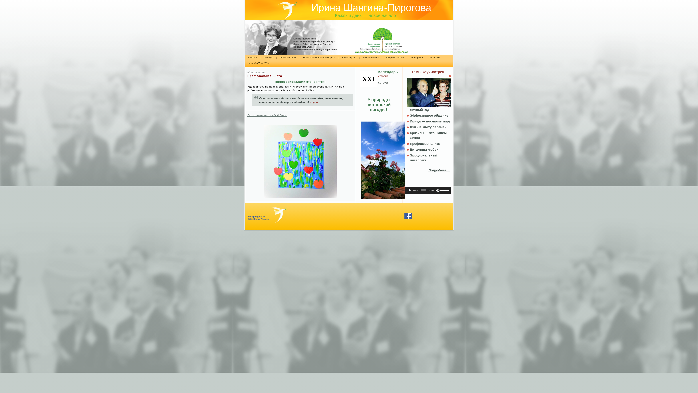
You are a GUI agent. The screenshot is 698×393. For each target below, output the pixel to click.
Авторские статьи (395, 57)
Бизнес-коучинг (371, 57)
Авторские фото (288, 57)
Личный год (419, 110)
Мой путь (268, 57)
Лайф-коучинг (349, 57)
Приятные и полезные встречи (319, 57)
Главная (252, 57)
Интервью (435, 57)
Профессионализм (425, 144)
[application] (428, 190)
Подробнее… (439, 170)
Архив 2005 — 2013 (258, 63)
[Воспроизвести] (410, 190)
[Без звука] (437, 190)
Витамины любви (424, 149)
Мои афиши (416, 57)
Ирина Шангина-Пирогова (371, 7)
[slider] (444, 190)
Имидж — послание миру (430, 121)
